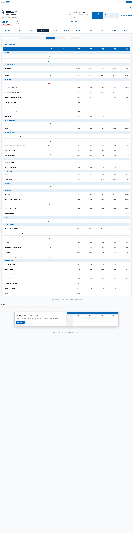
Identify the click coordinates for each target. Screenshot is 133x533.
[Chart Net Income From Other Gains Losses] (64, 274)
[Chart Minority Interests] (64, 269)
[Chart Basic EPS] (64, 243)
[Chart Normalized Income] (64, 213)
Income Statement (10, 37)
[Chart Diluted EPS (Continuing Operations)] (64, 257)
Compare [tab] (114, 30)
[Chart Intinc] (64, 141)
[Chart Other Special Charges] (64, 155)
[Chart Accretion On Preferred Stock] (64, 264)
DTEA (14, 19)
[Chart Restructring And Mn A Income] (64, 163)
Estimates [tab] (90, 30)
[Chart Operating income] (64, 124)
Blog (79, 1)
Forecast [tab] (55, 30)
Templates (65, 1)
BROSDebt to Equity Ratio (51, 306)
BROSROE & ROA (60, 306)
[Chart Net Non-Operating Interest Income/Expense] (64, 146)
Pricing (70, 1)
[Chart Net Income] (64, 194)
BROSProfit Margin (24, 306)
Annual (50, 37)
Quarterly (60, 37)
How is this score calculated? (126, 15)
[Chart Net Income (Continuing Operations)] (64, 199)
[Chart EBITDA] (64, 129)
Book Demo (128, 1)
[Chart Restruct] (64, 293)
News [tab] (102, 30)
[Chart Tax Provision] (64, 187)
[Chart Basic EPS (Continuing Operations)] (64, 247)
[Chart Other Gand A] (64, 279)
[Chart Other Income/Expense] (64, 150)
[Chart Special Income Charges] (64, 167)
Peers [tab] (125, 30)
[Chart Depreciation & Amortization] (64, 107)
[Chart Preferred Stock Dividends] (64, 284)
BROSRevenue (4, 306)
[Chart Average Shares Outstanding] (64, 228)
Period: (43, 37)
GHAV (10, 19)
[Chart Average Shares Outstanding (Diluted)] (64, 233)
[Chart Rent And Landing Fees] (64, 288)
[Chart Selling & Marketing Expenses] (64, 93)
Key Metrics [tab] (66, 30)
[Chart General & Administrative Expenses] (64, 97)
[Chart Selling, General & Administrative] (64, 88)
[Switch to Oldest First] (129, 38)
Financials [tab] (42, 30)
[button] (53, 2)
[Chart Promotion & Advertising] (64, 102)
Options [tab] (31, 30)
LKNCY (6, 19)
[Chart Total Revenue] (64, 56)
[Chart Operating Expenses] (64, 83)
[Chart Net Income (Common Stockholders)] (64, 209)
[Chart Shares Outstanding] (64, 238)
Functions (59, 1)
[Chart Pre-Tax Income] (64, 180)
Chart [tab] (19, 30)
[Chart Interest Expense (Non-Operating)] (64, 136)
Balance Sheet (23, 37)
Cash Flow (35, 37)
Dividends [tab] (78, 30)
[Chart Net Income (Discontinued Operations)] (64, 204)
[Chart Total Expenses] (64, 221)
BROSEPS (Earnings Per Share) (14, 306)
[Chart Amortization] (64, 117)
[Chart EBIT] (64, 175)
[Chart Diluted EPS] (64, 252)
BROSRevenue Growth (41, 306)
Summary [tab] (7, 30)
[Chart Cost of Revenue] (64, 68)
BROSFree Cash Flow (32, 306)
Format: (69, 37)
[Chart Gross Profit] (64, 76)
